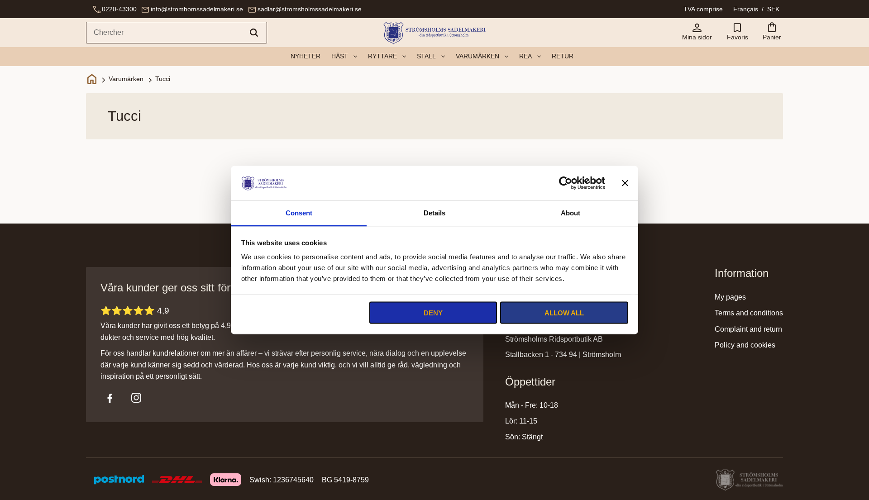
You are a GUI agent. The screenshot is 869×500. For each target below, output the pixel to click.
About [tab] (570, 213)
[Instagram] (136, 397)
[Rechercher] (254, 32)
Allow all (564, 312)
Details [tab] (434, 213)
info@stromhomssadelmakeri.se (197, 9)
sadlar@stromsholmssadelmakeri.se (310, 9)
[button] (737, 32)
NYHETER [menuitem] (305, 56)
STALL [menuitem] (426, 56)
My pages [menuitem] (730, 297)
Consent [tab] (299, 213)
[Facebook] (109, 397)
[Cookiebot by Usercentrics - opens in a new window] (565, 183)
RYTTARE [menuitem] (382, 56)
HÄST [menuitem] (339, 56)
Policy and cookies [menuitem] (745, 345)
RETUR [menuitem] (562, 56)
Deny (433, 312)
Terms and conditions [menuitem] (749, 313)
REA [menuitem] (525, 56)
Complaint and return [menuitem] (748, 329)
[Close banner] (625, 183)
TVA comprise (703, 9)
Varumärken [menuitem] (477, 56)
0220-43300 (119, 9)
